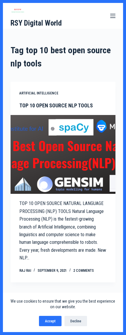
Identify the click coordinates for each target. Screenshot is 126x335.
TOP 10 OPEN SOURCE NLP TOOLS (56, 105)
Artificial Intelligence (38, 93)
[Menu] (112, 16)
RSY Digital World (36, 23)
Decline (75, 321)
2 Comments (83, 271)
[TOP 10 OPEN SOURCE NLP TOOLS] (63, 154)
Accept (50, 321)
